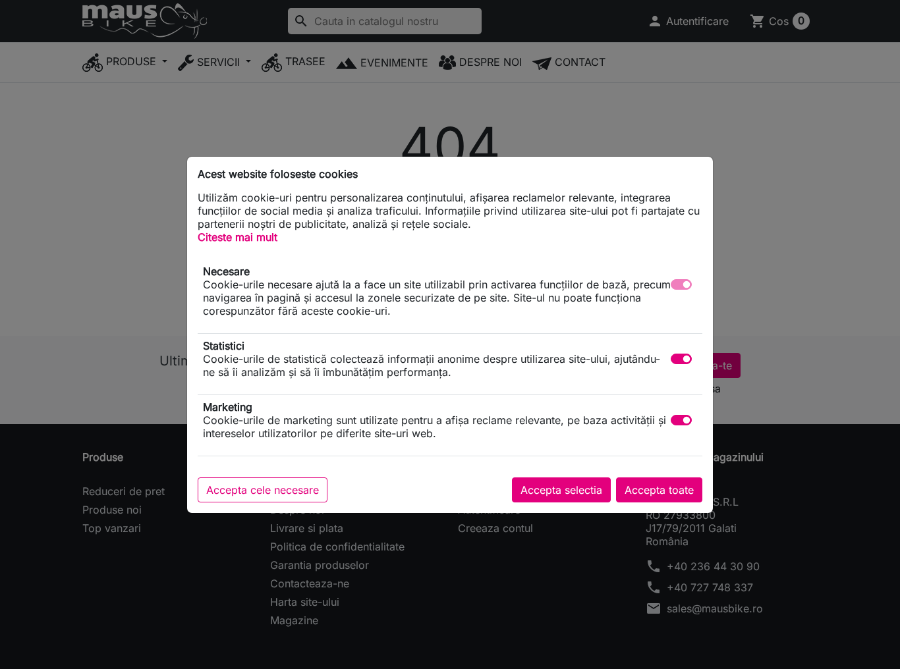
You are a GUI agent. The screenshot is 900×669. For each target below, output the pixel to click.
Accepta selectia (561, 489)
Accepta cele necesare (262, 489)
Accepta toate (659, 489)
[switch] (681, 359)
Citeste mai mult (237, 237)
